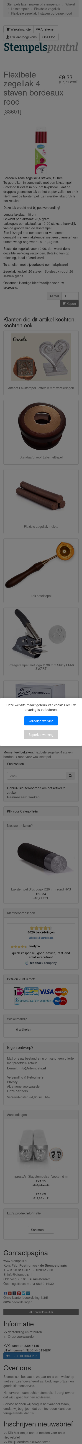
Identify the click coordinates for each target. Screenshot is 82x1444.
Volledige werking (41, 721)
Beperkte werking (41, 734)
